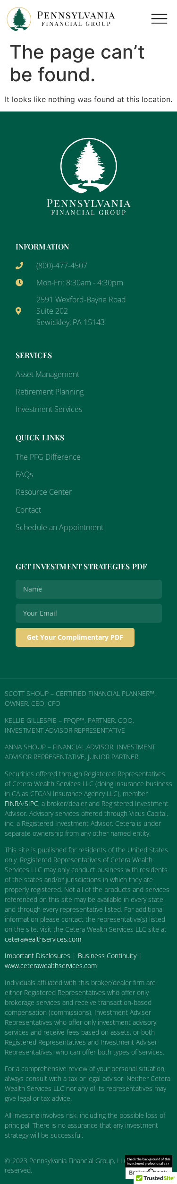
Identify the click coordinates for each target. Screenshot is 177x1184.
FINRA (13, 803)
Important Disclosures (37, 955)
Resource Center (44, 492)
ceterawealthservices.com (43, 939)
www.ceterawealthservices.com (51, 965)
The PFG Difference (48, 457)
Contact (28, 510)
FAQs (24, 474)
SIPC (31, 803)
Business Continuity (107, 955)
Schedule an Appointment (59, 527)
